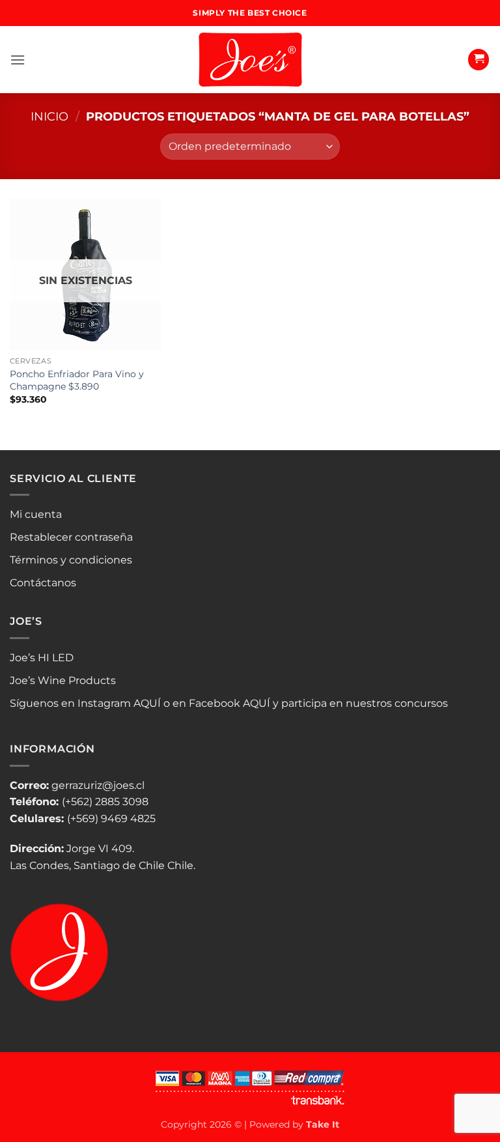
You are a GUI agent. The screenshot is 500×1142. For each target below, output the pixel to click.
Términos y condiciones (71, 560)
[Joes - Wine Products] (250, 59)
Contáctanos (43, 583)
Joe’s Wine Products (63, 680)
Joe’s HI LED (42, 657)
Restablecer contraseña (71, 537)
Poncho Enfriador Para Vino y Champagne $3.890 (77, 380)
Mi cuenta (36, 514)
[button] (17, 60)
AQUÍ (147, 703)
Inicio (49, 116)
